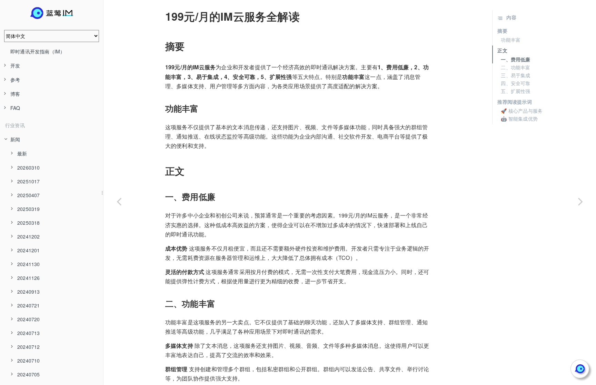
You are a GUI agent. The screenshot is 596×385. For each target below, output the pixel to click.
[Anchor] (160, 16)
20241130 (28, 264)
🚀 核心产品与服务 (522, 110)
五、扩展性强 (515, 91)
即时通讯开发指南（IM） (37, 51)
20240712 (28, 346)
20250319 (28, 208)
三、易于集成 (515, 75)
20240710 (28, 360)
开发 (15, 65)
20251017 (28, 181)
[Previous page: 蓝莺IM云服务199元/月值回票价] (119, 201)
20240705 (28, 374)
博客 (15, 93)
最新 (22, 153)
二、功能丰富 (515, 67)
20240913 (28, 291)
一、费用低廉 (515, 59)
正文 (502, 50)
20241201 (28, 250)
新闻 (15, 139)
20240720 (28, 319)
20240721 (28, 305)
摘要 (502, 30)
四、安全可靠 (515, 83)
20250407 (28, 195)
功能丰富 (510, 39)
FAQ (15, 107)
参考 (15, 79)
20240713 (28, 333)
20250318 (28, 222)
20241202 (28, 236)
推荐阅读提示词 (514, 101)
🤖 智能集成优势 (519, 118)
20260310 (28, 167)
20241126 (28, 277)
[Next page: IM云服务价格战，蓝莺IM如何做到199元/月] (580, 201)
